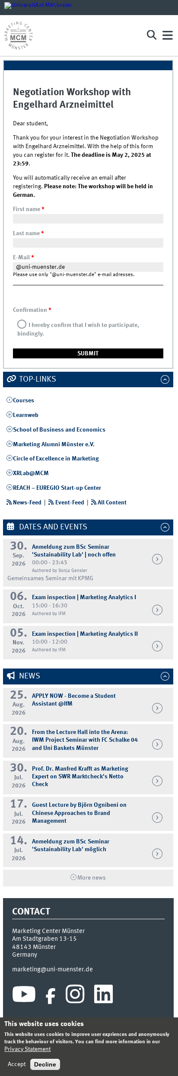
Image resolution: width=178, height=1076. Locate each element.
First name (28, 209)
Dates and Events (52, 527)
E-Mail (23, 258)
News (28, 676)
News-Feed (27, 503)
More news (91, 878)
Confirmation (32, 310)
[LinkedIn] (103, 996)
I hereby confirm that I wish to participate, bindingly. (78, 329)
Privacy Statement (27, 1049)
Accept (16, 1064)
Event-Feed (69, 503)
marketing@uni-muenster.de (52, 969)
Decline (45, 1064)
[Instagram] (75, 996)
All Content (112, 503)
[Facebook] (50, 996)
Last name (28, 233)
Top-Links (36, 379)
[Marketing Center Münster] (71, 36)
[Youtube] (24, 996)
